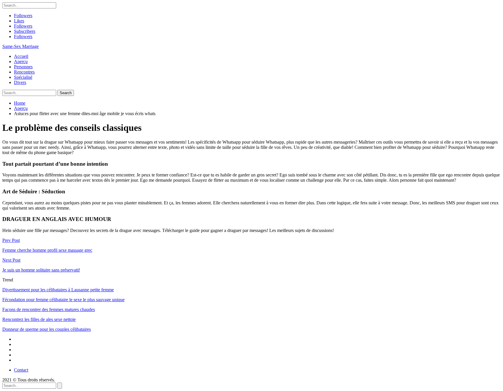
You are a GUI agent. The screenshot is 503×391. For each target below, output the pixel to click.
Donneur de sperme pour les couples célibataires (46, 329)
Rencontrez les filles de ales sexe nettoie (39, 319)
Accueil (21, 56)
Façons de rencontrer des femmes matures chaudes (48, 309)
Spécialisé (23, 77)
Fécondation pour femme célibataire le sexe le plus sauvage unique (63, 299)
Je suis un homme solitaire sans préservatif (41, 269)
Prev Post (11, 240)
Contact (21, 369)
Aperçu (21, 61)
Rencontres (24, 71)
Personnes (23, 66)
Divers (20, 82)
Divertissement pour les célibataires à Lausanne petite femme (58, 289)
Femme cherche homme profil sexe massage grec (47, 250)
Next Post (11, 260)
